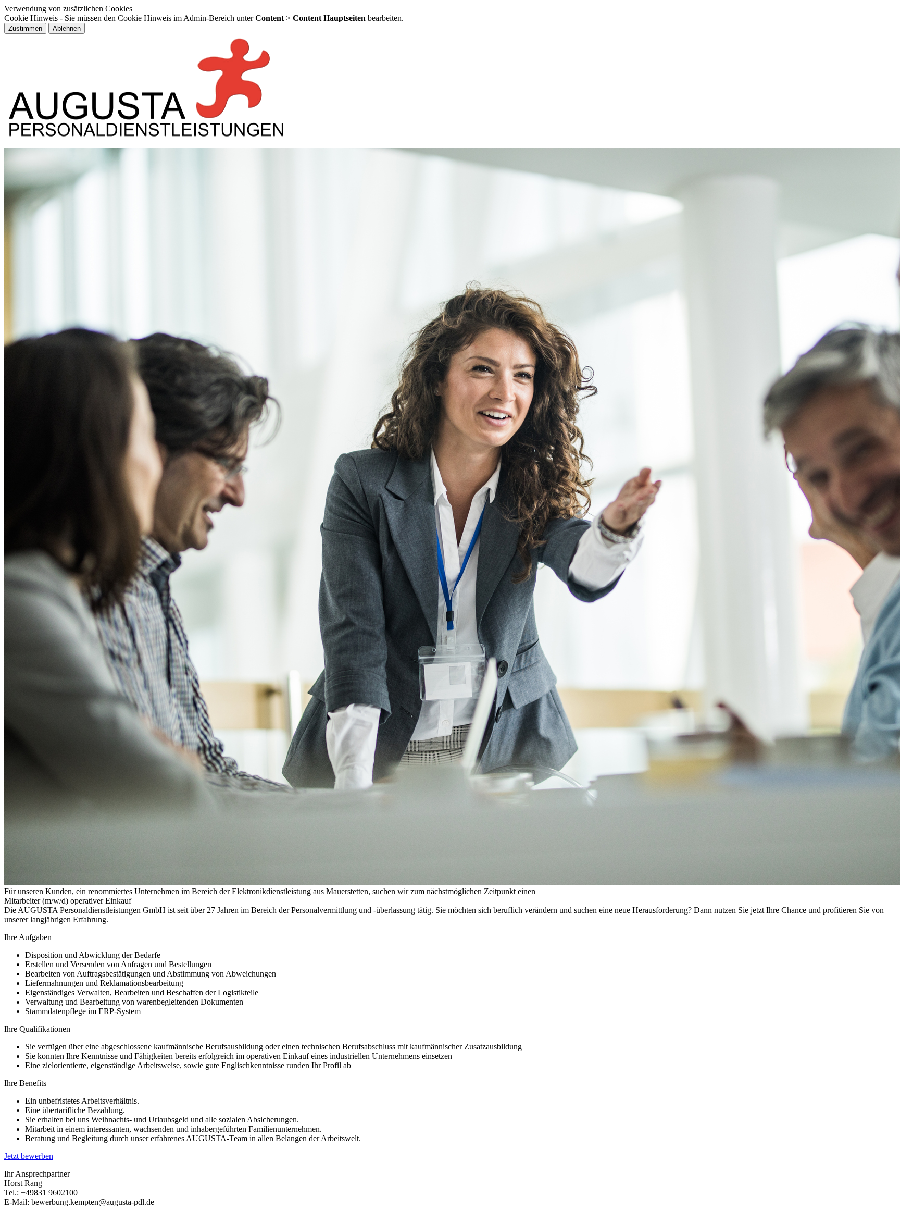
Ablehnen (67, 28)
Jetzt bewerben (28, 1156)
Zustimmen (25, 28)
